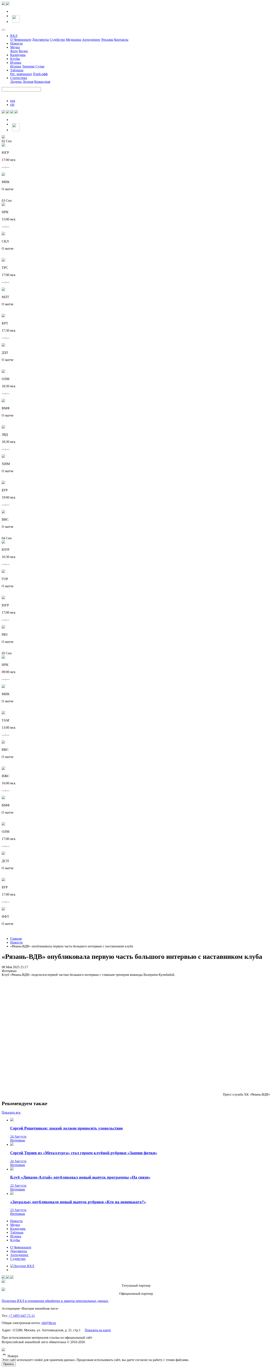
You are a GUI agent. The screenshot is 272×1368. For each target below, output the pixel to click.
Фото (14, 51)
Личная (28, 81)
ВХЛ (13, 36)
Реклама (107, 39)
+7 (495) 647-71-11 (21, 1315)
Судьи (39, 66)
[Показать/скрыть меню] (3, 29)
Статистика (18, 78)
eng (12, 101)
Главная (16, 938)
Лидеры (16, 81)
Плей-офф (40, 74)
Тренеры (28, 66)
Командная (42, 81)
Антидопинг (91, 39)
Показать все (11, 1112)
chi (12, 104)
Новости (16, 43)
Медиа (15, 47)
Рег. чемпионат (21, 74)
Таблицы (16, 70)
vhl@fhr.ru (48, 1323)
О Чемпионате (20, 39)
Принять (8, 1364)
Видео (23, 51)
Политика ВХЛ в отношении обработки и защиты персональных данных (55, 1301)
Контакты (121, 39)
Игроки (15, 62)
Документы (40, 39)
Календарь (18, 55)
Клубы (15, 59)
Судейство (57, 39)
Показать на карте (98, 1330)
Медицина (73, 39)
